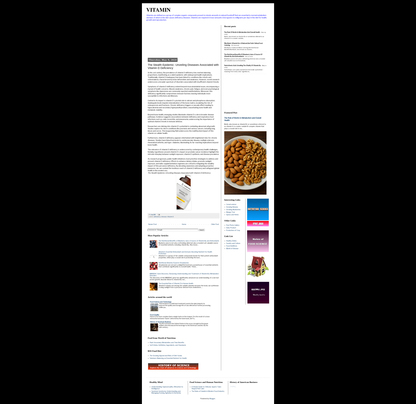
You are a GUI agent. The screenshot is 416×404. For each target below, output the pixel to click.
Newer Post (152, 224)
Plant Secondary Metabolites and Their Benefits (167, 343)
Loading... (233, 386)
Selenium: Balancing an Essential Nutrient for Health (168, 358)
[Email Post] (158, 214)
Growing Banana (232, 207)
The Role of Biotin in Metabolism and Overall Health (242, 32)
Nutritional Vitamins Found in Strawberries (174, 263)
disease (164, 217)
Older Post (215, 224)
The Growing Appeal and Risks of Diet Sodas (166, 356)
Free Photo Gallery (232, 225)
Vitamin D (170, 217)
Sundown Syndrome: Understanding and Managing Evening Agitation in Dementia (166, 392)
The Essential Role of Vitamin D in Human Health (176, 283)
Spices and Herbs (232, 215)
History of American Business (160, 322)
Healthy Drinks (231, 241)
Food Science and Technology (160, 302)
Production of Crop (233, 230)
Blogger (212, 399)
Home (184, 224)
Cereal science (231, 204)
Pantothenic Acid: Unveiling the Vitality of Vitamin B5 (242, 65)
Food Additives (231, 246)
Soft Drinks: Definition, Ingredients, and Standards (168, 345)
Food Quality (154, 315)
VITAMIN (158, 10)
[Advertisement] (183, 40)
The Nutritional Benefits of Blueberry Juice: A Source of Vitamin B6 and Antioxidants (189, 241)
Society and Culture (233, 243)
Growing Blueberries (233, 210)
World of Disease (232, 248)
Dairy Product (231, 228)
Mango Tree (230, 212)
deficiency (157, 217)
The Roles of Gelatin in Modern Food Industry (208, 391)
